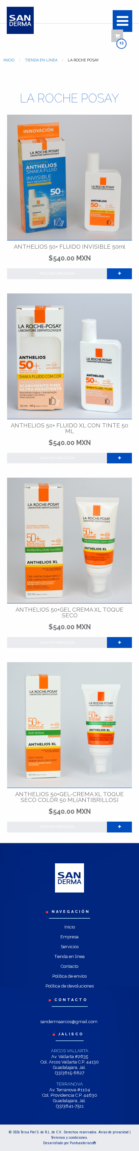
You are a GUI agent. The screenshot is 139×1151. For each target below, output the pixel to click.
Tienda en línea (69, 956)
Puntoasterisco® (83, 1143)
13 (121, 43)
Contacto (69, 966)
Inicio (69, 926)
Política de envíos (69, 976)
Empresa (69, 936)
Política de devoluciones (70, 986)
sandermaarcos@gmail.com (69, 1021)
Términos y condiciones (69, 1137)
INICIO (9, 60)
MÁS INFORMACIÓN (57, 273)
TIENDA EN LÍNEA (41, 60)
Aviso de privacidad (114, 1132)
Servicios (70, 946)
